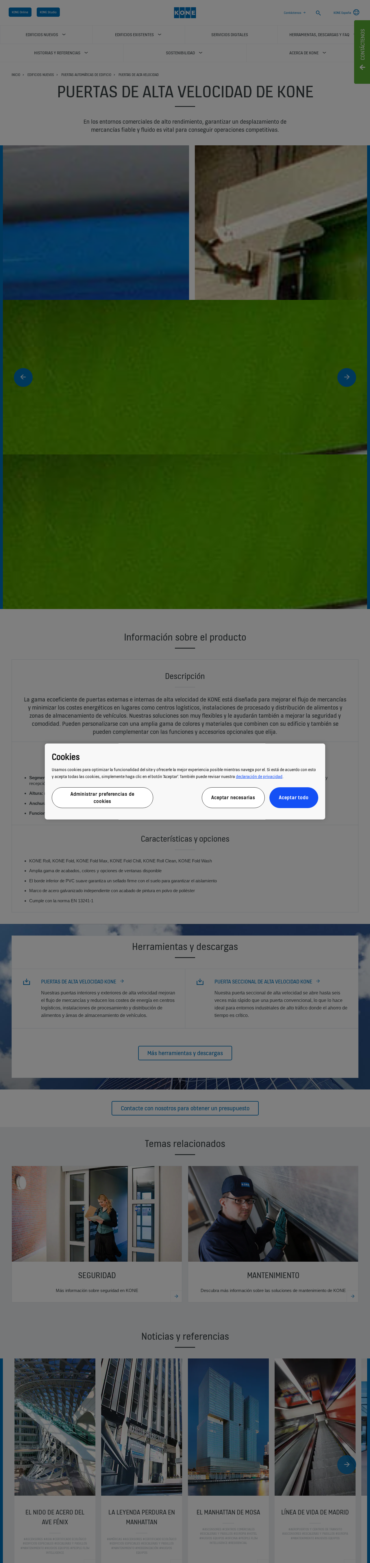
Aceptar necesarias (233, 798)
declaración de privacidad (259, 776)
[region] (185, 781)
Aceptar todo (294, 798)
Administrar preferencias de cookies (102, 797)
